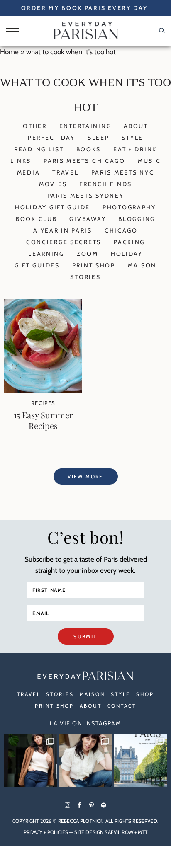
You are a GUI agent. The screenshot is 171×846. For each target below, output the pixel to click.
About (136, 126)
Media (28, 172)
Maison (142, 265)
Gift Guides (37, 265)
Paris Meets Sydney (85, 195)
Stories (85, 277)
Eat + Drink (135, 149)
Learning (46, 253)
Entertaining (85, 126)
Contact (121, 706)
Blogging (136, 219)
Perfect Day (51, 137)
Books (88, 149)
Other (35, 126)
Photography (129, 207)
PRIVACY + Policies (46, 832)
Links (21, 161)
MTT (142, 832)
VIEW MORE (85, 476)
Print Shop (93, 265)
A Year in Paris (62, 230)
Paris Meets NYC (122, 172)
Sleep (99, 137)
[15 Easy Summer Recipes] (43, 390)
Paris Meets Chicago (84, 161)
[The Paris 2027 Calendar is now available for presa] (140, 761)
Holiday (127, 253)
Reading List (39, 149)
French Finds (105, 184)
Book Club (36, 219)
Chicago (121, 230)
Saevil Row (119, 832)
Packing (129, 242)
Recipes (43, 403)
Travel (65, 172)
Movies (53, 184)
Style (132, 137)
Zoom (87, 253)
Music (149, 161)
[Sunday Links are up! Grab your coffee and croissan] (85, 761)
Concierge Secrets (63, 242)
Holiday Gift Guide (52, 207)
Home (9, 52)
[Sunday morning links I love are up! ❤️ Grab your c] (30, 761)
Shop (145, 694)
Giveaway (87, 219)
